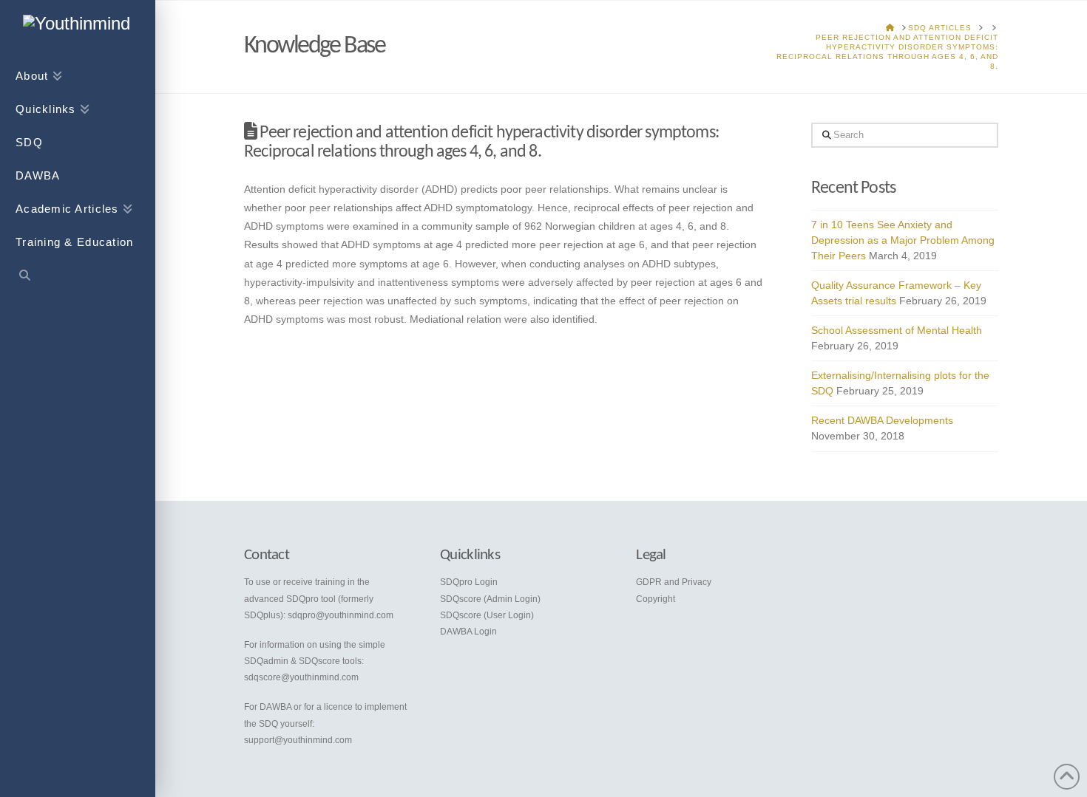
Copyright (655, 599)
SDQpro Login (469, 582)
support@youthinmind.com (298, 740)
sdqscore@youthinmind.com (301, 677)
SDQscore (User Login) (487, 615)
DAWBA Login (468, 631)
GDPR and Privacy (673, 582)
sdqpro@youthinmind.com (340, 615)
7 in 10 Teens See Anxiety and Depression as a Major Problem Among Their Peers (903, 240)
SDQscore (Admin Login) (490, 599)
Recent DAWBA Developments (882, 420)
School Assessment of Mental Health (896, 330)
